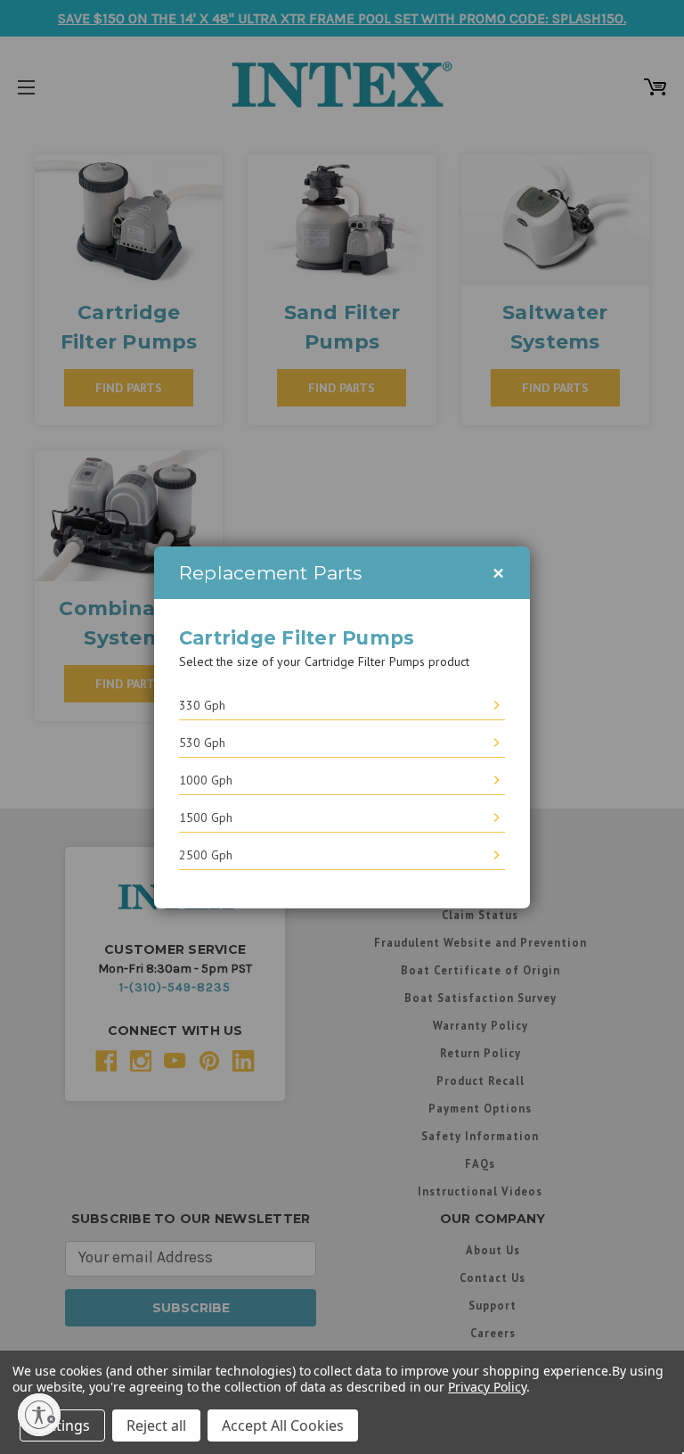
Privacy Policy (486, 1386)
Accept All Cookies (283, 1425)
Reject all (156, 1425)
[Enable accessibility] (39, 1414)
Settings (62, 1425)
